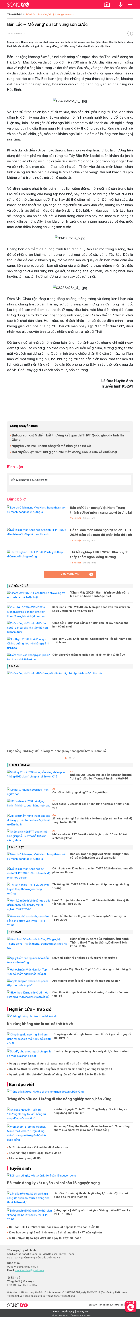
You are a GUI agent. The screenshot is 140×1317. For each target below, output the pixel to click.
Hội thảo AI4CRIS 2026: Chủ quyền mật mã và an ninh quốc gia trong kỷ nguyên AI (61, 1069)
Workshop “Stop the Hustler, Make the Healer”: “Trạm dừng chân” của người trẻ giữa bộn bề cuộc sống (92, 1128)
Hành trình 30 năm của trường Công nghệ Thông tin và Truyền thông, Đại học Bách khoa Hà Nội (99, 942)
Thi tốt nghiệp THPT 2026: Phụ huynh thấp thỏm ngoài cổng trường (99, 554)
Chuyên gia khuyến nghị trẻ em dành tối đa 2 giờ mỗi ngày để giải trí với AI (92, 1036)
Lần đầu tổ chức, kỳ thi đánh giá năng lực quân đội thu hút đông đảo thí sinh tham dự (91, 1195)
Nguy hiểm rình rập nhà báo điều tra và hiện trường (84, 957)
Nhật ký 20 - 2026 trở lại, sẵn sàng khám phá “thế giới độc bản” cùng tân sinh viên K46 (101, 776)
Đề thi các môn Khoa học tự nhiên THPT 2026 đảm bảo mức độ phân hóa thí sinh (101, 532)
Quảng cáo (83, 1311)
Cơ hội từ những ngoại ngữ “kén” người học (80, 792)
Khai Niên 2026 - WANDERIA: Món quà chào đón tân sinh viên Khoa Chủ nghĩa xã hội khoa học (91, 609)
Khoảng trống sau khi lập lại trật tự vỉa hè (35, 1153)
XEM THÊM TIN (70, 574)
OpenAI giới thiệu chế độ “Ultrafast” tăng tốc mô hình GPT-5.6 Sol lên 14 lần (57, 1074)
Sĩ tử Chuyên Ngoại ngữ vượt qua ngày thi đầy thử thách (45, 1238)
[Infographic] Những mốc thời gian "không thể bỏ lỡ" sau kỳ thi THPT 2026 (92, 1212)
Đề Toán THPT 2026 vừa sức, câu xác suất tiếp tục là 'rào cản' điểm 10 (54, 1227)
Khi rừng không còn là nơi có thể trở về (40, 1024)
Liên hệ (55, 1311)
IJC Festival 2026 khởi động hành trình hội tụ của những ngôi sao (91, 805)
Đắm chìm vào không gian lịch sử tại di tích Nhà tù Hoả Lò (88, 654)
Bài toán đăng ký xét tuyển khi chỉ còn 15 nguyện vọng (53, 1183)
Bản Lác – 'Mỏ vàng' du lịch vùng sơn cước (50, 14)
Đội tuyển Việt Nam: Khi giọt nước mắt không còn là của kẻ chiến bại (64, 452)
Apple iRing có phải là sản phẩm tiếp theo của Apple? (86, 980)
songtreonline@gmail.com (29, 1270)
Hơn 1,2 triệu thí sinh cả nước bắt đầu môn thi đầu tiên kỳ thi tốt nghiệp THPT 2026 (90, 902)
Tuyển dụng (68, 1311)
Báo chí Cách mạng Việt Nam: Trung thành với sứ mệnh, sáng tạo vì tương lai (101, 510)
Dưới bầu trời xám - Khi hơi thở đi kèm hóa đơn (38, 1147)
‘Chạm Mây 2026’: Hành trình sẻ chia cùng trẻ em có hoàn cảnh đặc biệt (99, 594)
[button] (65, 758)
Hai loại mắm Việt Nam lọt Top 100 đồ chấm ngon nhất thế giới (91, 969)
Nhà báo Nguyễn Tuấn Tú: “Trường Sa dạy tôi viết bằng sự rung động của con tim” (90, 1111)
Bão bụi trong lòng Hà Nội (25, 1158)
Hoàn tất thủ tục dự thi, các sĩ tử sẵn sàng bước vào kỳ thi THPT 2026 (89, 918)
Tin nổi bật (14, 14)
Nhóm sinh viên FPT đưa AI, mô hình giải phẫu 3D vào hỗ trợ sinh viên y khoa (89, 836)
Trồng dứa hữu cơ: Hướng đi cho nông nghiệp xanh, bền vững (59, 1099)
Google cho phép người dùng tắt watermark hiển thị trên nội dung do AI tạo (57, 1063)
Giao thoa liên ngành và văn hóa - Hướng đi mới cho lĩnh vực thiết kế (90, 994)
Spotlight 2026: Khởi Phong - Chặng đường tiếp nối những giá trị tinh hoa (92, 640)
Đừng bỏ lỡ (16, 499)
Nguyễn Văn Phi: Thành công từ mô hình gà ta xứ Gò (51, 446)
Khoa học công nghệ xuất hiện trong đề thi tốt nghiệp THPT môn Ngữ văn (55, 1232)
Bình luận (15, 467)
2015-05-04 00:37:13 (17, 33)
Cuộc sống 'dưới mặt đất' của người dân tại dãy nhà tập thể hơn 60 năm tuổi (90, 624)
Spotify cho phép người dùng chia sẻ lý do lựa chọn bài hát (91, 1051)
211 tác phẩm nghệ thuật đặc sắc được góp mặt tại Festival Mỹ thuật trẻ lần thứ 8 (92, 820)
